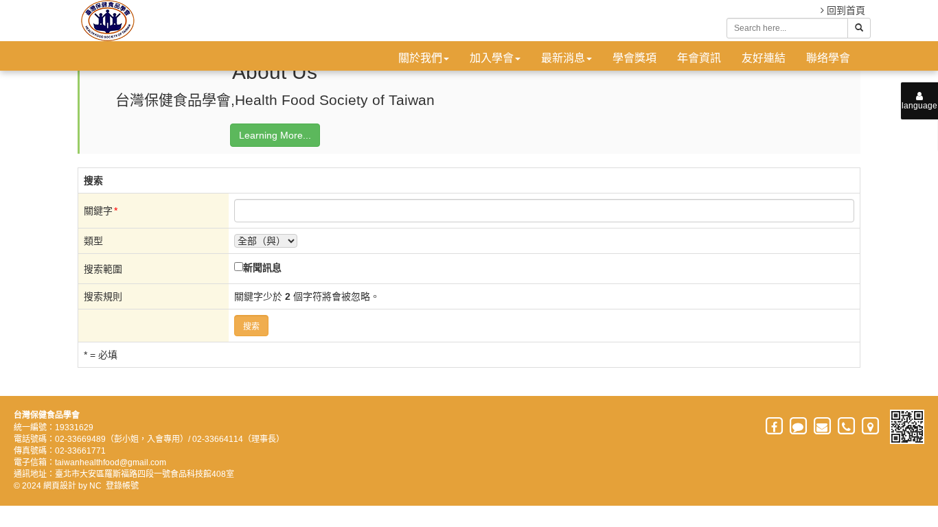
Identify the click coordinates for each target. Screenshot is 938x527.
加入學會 (492, 58)
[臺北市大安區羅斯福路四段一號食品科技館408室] (871, 427)
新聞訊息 (262, 267)
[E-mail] (823, 427)
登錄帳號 (122, 486)
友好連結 (764, 58)
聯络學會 (828, 58)
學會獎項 (634, 58)
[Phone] (847, 427)
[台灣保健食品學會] (106, 20)
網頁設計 (59, 486)
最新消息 (563, 58)
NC (95, 486)
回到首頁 (844, 10)
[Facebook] (775, 427)
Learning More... (275, 135)
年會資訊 (699, 58)
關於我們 (420, 58)
